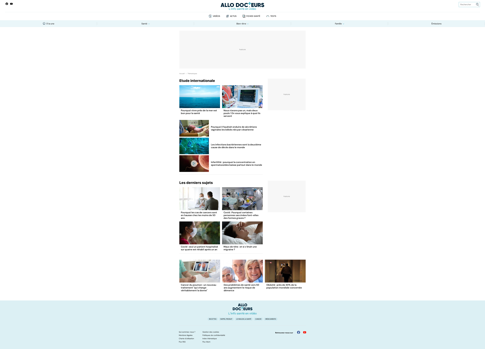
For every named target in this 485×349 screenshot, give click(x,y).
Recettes (212, 319)
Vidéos (216, 16)
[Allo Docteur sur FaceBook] (7, 4)
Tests (273, 16)
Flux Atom (206, 342)
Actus (233, 16)
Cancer (258, 319)
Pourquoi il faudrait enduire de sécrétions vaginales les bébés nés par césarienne (234, 128)
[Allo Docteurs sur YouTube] (11, 4)
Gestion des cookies (210, 332)
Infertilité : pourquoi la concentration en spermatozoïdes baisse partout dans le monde (236, 163)
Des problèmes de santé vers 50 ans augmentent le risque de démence (241, 287)
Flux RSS (182, 342)
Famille (338, 23)
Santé (144, 23)
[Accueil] (242, 308)
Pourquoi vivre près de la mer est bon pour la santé (199, 112)
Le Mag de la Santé (243, 319)
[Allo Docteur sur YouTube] (304, 332)
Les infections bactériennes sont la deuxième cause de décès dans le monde (236, 146)
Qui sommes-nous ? (187, 332)
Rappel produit (226, 319)
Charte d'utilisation (186, 338)
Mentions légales (185, 335)
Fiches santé (253, 16)
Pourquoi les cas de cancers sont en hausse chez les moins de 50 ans (199, 215)
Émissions (436, 23)
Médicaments (270, 319)
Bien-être (241, 23)
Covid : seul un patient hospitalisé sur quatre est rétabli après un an (199, 248)
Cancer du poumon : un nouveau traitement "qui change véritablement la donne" (198, 287)
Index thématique (209, 338)
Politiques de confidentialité (213, 335)
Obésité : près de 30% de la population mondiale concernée (284, 286)
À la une (50, 23)
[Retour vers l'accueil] (242, 6)
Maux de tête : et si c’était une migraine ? (240, 248)
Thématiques (192, 74)
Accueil (182, 74)
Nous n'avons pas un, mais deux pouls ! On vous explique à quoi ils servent (242, 113)
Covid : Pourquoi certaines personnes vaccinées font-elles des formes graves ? (241, 215)
